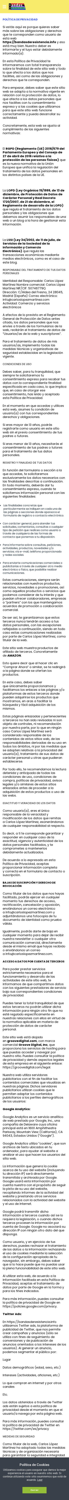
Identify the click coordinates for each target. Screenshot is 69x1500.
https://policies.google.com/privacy (30, 1306)
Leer (40, 1479)
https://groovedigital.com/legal (26, 1067)
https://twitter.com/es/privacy (26, 1429)
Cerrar (34, 1490)
